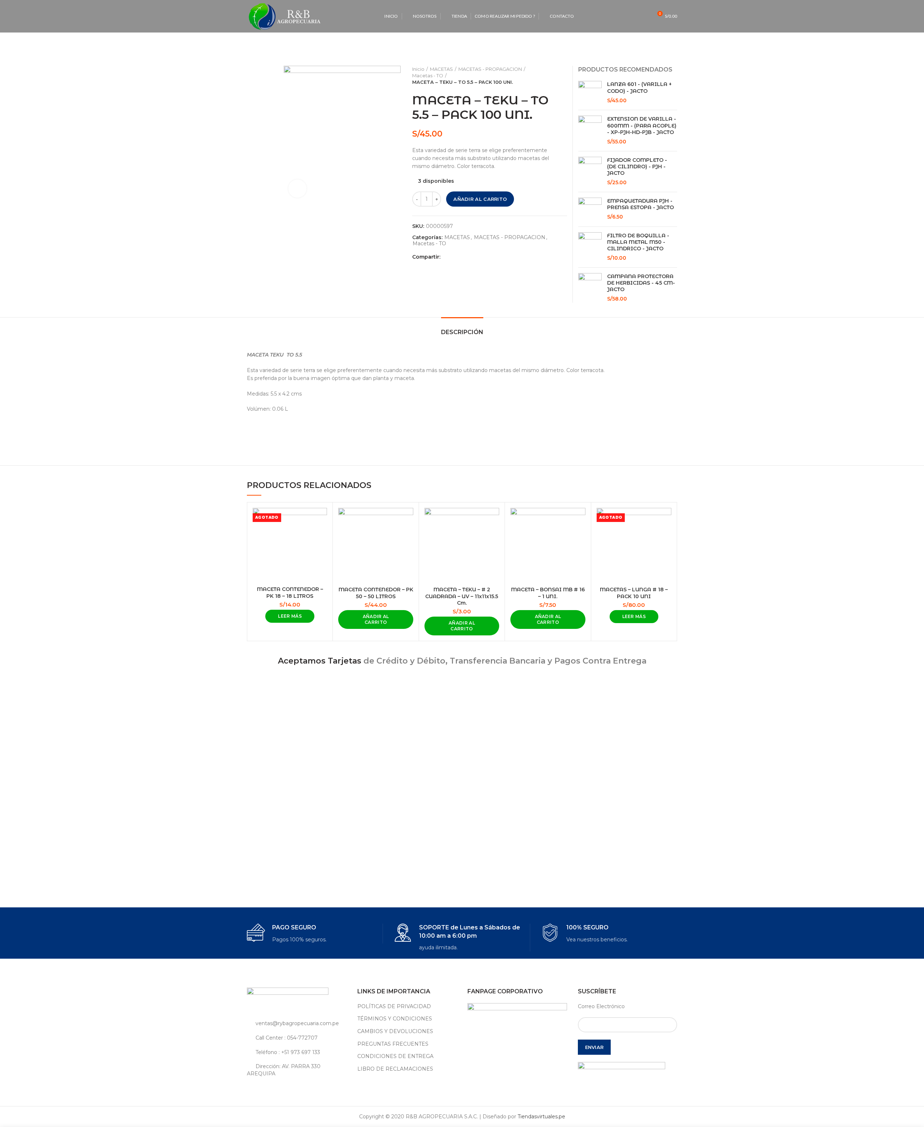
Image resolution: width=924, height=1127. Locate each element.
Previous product (549, 75)
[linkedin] (472, 257)
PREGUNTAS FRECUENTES (392, 1044)
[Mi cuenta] (631, 16)
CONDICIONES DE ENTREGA (395, 1056)
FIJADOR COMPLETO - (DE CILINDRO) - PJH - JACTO (637, 166)
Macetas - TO (427, 75)
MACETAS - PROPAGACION (490, 69)
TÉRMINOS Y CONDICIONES (394, 1018)
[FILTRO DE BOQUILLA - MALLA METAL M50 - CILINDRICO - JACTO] (590, 247)
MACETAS (441, 69)
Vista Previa (322, 519)
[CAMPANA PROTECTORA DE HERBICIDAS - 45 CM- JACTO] (590, 288)
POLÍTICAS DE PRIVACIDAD (394, 1006)
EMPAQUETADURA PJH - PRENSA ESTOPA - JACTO (640, 204)
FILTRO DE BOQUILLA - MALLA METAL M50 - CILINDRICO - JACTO (638, 242)
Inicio (418, 69)
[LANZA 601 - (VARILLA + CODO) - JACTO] (590, 92)
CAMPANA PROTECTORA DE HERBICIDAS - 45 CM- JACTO (641, 283)
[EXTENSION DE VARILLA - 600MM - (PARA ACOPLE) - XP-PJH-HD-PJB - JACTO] (590, 130)
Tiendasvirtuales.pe (541, 1116)
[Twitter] (456, 257)
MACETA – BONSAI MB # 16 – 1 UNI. (548, 592)
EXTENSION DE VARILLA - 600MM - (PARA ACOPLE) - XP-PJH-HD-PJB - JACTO (641, 125)
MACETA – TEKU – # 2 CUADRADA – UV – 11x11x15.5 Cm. (461, 596)
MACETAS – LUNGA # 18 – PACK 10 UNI (634, 592)
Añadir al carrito (480, 199)
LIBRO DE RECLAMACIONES (395, 1069)
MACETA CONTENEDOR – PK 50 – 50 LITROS (376, 592)
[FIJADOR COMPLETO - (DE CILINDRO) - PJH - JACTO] (590, 171)
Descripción (462, 332)
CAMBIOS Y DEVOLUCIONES (395, 1031)
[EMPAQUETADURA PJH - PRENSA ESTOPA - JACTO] (590, 209)
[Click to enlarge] (297, 189)
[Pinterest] (464, 257)
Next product (563, 75)
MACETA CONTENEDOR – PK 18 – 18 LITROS (290, 592)
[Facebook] (448, 257)
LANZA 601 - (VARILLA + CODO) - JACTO (639, 87)
